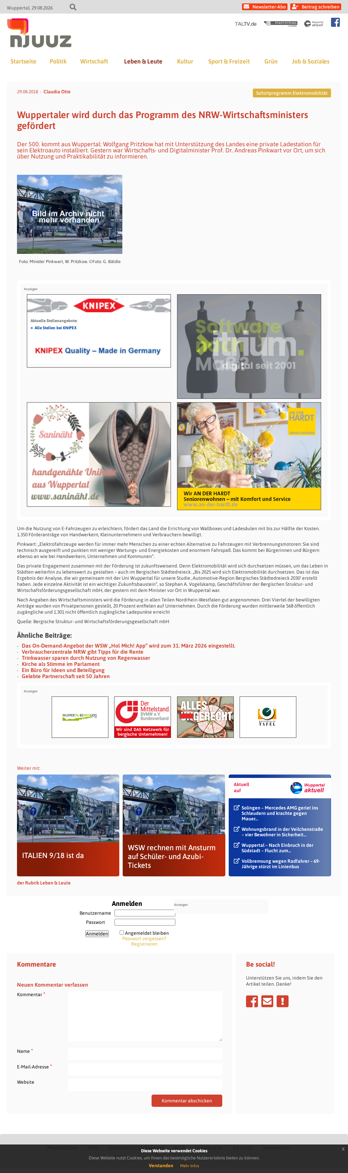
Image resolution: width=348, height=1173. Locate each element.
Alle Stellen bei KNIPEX (53, 327)
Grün (271, 61)
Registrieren (144, 944)
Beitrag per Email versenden (267, 1001)
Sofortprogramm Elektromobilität (292, 93)
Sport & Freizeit (229, 61)
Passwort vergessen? (144, 938)
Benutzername (95, 913)
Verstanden (161, 1165)
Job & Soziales (310, 61)
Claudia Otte (57, 91)
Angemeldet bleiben (147, 933)
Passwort (95, 922)
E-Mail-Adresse (34, 1066)
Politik (58, 61)
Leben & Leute (143, 61)
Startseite (23, 61)
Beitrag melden (283, 1001)
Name (25, 1051)
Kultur (185, 61)
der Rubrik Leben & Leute (44, 883)
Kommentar (31, 994)
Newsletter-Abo (269, 7)
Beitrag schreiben (321, 7)
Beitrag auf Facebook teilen (252, 1001)
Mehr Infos (189, 1165)
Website (25, 1082)
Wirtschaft (94, 61)
